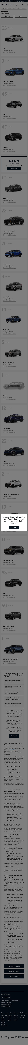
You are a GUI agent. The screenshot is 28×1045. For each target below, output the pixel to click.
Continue (14, 527)
